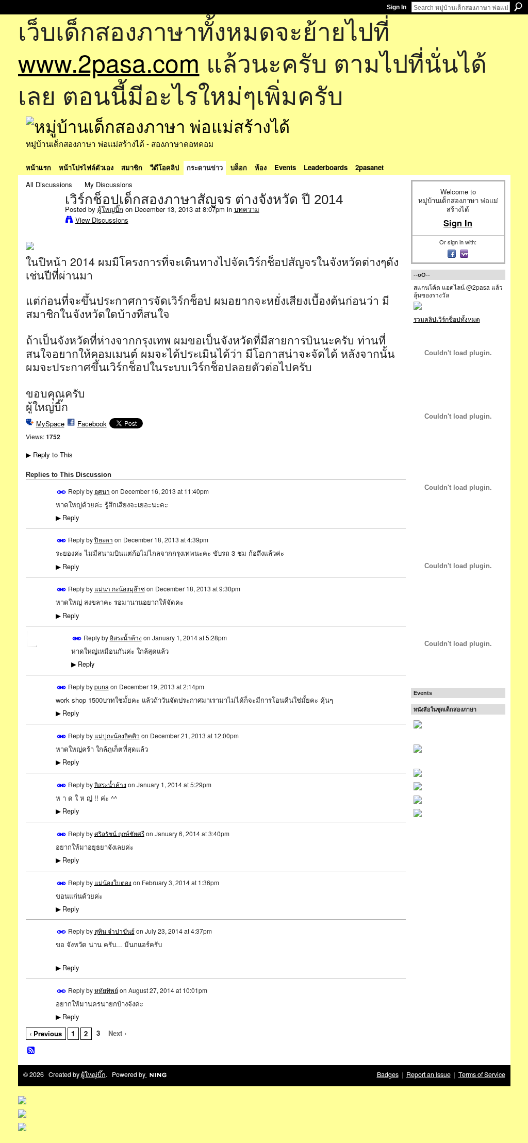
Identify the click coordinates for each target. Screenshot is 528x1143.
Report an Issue (428, 1074)
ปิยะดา (103, 539)
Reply (67, 517)
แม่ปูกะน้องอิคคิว (117, 735)
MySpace (50, 423)
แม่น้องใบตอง (112, 881)
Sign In (396, 7)
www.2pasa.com (109, 62)
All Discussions (49, 184)
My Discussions (109, 184)
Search (518, 6)
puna (101, 686)
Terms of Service (481, 1074)
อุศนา (102, 490)
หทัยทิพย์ (106, 990)
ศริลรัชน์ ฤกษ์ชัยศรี (119, 833)
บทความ (246, 209)
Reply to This (49, 454)
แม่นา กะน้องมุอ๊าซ (119, 588)
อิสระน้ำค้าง (126, 637)
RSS (31, 1050)
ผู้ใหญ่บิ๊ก (110, 209)
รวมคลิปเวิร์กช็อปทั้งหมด (447, 318)
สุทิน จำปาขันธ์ (114, 930)
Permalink (62, 492)
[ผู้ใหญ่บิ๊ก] (42, 221)
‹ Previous (45, 1033)
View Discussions (101, 220)
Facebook (92, 423)
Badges (388, 1074)
